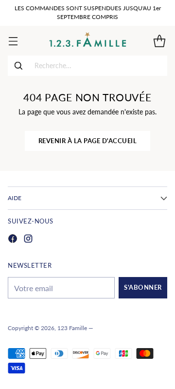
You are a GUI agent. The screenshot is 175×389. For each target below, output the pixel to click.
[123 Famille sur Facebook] (12, 240)
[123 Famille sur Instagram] (28, 240)
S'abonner (143, 287)
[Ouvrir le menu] (13, 41)
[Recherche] (18, 66)
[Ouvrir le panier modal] (159, 41)
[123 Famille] (88, 41)
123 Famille (72, 328)
